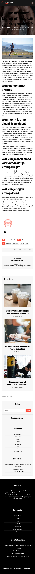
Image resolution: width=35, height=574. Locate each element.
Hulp (18, 446)
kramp (16, 137)
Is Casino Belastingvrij (18, 471)
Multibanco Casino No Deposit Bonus (18, 556)
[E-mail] (5, 232)
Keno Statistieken (18, 469)
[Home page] (2, 27)
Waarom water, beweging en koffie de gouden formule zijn (18, 465)
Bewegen (16, 387)
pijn (27, 243)
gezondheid (15, 243)
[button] (5, 250)
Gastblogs (24, 239)
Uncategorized (18, 451)
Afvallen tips (17, 434)
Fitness (18, 441)
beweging (8, 243)
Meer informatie (17, 529)
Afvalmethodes (18, 516)
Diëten (18, 439)
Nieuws (18, 532)
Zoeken (28, 410)
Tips (21, 316)
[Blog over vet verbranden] (6, 3)
